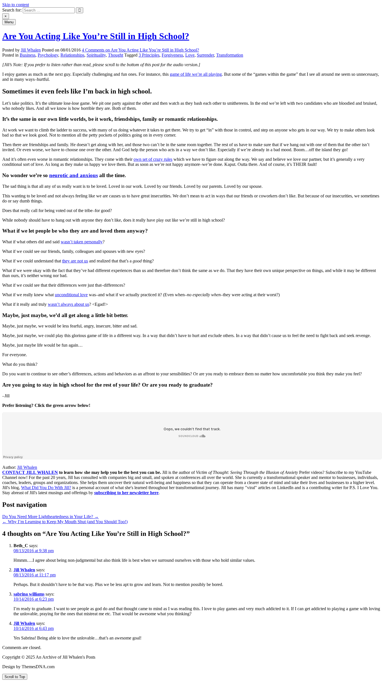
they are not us (75, 260)
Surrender (205, 55)
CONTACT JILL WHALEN (30, 472)
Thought (115, 55)
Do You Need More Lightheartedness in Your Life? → (50, 516)
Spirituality (96, 55)
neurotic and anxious (73, 175)
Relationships (72, 55)
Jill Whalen (31, 50)
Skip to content (15, 4)
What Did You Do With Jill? (46, 487)
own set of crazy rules (153, 159)
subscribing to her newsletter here (126, 492)
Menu (8, 22)
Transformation (229, 55)
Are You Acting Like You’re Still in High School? (95, 36)
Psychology (48, 55)
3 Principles (149, 55)
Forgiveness (172, 55)
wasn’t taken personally (82, 241)
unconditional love (71, 294)
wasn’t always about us (68, 304)
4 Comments (140, 50)
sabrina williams (28, 594)
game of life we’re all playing (196, 74)
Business (27, 55)
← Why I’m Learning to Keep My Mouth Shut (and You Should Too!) (65, 521)
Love (190, 55)
